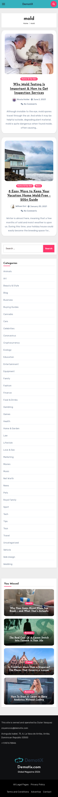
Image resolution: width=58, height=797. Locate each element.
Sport (6, 507)
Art (5, 278)
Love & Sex (9, 450)
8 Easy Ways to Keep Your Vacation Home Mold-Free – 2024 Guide (29, 195)
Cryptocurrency (11, 343)
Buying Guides (11, 307)
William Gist (21, 206)
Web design (9, 557)
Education (8, 357)
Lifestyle (8, 442)
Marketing (8, 457)
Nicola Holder (23, 99)
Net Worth (8, 478)
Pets (5, 492)
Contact (47, 792)
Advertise (36, 792)
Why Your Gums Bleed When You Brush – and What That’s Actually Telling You (29, 611)
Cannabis (8, 314)
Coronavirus (9, 335)
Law (5, 435)
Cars (5, 321)
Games (6, 414)
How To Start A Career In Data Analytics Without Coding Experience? (29, 700)
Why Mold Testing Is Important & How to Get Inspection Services (29, 88)
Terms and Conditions (18, 792)
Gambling (8, 407)
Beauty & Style (11, 285)
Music (6, 471)
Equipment (9, 371)
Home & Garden (29, 79)
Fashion (7, 385)
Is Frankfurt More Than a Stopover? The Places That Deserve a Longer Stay (29, 670)
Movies (6, 464)
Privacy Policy (38, 784)
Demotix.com (29, 767)
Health (6, 421)
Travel (6, 535)
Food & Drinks (10, 400)
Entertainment (11, 364)
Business (8, 300)
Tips (5, 521)
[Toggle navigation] (3, 4)
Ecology (7, 350)
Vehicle (7, 550)
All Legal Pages (21, 784)
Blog (5, 293)
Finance (7, 392)
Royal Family (9, 500)
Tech (5, 514)
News (38, 186)
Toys (5, 528)
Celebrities (8, 328)
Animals (7, 271)
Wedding (7, 564)
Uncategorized (11, 542)
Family (6, 378)
